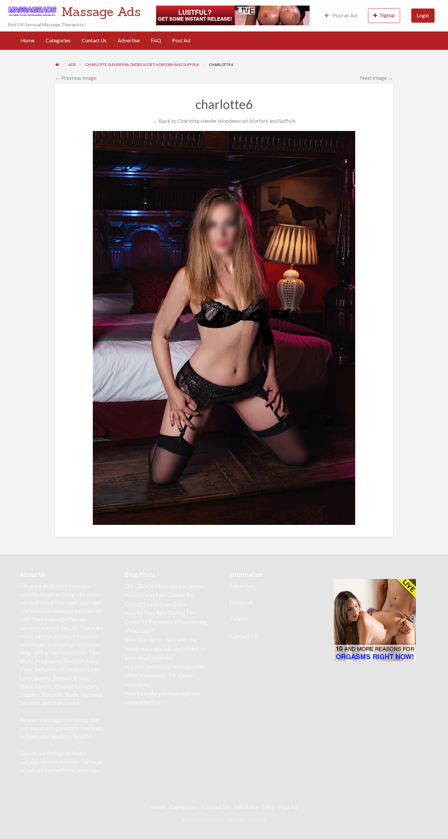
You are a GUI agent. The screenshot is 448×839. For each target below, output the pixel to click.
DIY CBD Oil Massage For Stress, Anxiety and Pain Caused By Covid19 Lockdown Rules (165, 595)
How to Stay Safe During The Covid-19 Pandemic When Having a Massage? (166, 622)
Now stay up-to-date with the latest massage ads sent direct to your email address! (165, 648)
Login (423, 15)
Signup (387, 15)
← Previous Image (75, 78)
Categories (58, 40)
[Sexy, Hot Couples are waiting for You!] (375, 619)
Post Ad (181, 40)
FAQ (156, 40)
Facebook (241, 602)
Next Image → (376, 78)
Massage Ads (101, 11)
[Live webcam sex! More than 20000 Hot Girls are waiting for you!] (233, 14)
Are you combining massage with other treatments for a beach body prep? (165, 675)
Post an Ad (344, 15)
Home (27, 40)
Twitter (238, 619)
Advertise (129, 40)
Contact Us (94, 40)
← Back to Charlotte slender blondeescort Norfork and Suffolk (224, 121)
